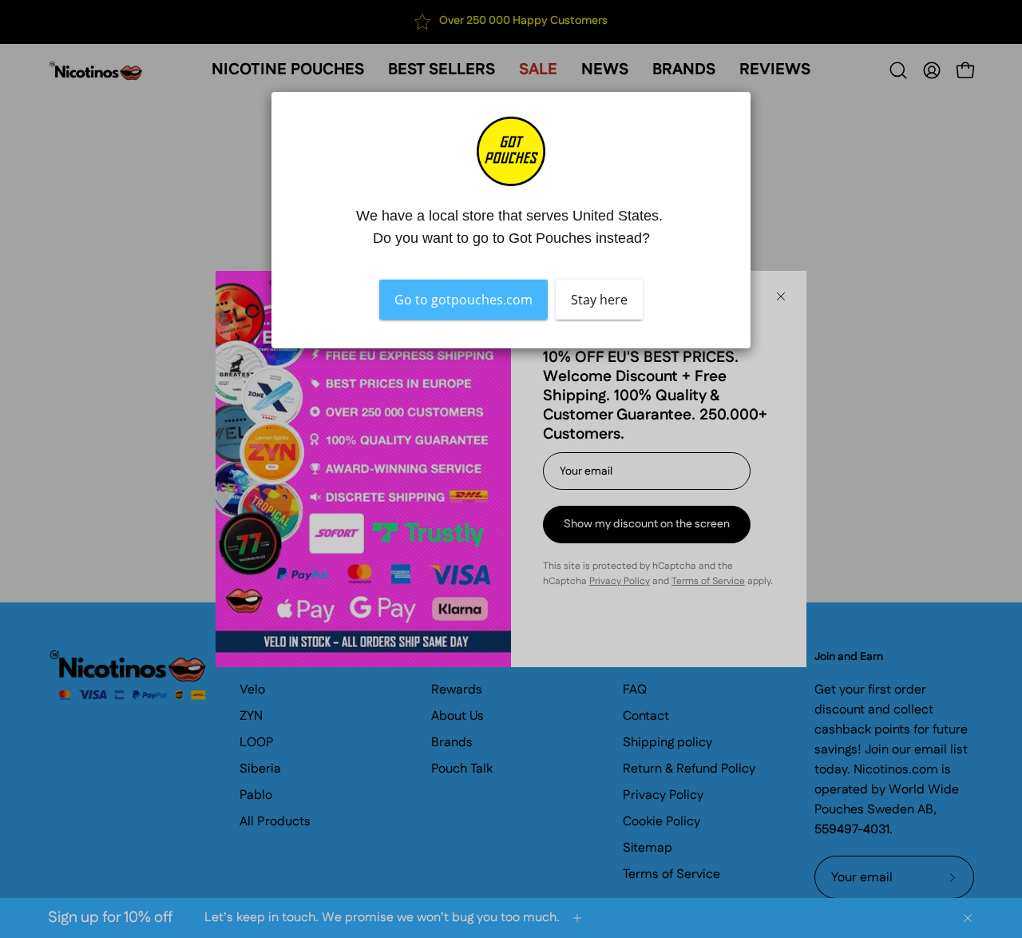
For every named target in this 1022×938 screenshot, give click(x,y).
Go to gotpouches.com (463, 299)
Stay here (599, 299)
